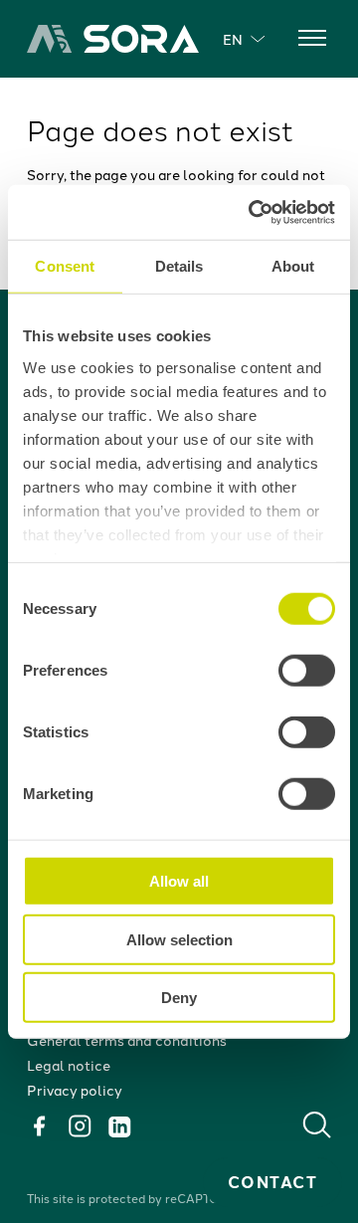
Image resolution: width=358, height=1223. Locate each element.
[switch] (306, 671)
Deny (179, 997)
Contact (273, 1181)
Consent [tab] (64, 266)
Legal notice (68, 1065)
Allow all (179, 881)
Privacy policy (74, 1090)
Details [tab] (179, 266)
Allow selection (179, 938)
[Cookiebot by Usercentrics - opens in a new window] (252, 212)
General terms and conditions (127, 1040)
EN (233, 39)
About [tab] (293, 266)
